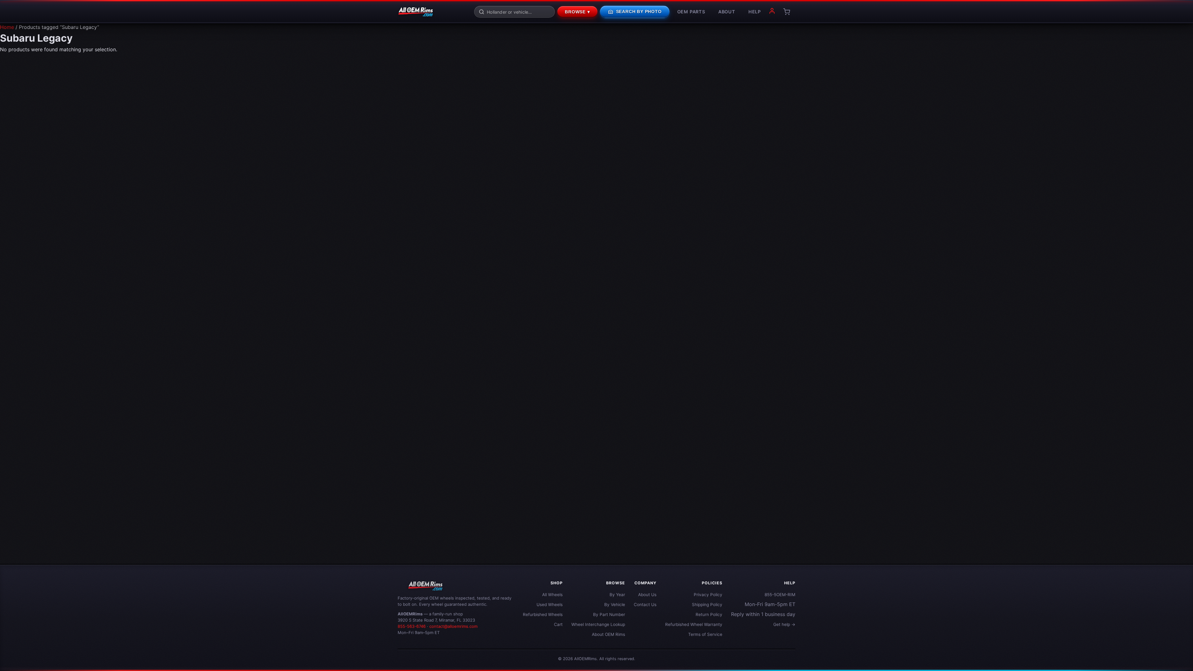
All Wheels (552, 594)
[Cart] (786, 12)
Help (754, 11)
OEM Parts (691, 11)
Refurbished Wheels (543, 614)
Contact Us (645, 604)
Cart (558, 624)
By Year (617, 594)
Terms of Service (705, 634)
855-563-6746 (412, 626)
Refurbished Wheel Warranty (693, 624)
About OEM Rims (608, 634)
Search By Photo (635, 11)
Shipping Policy (707, 604)
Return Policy (709, 614)
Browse (577, 12)
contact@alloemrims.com (453, 626)
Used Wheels (550, 604)
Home (7, 27)
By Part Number (609, 614)
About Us (647, 594)
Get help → (784, 624)
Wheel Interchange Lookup (598, 624)
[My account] (772, 11)
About (726, 11)
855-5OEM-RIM (780, 594)
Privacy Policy (708, 594)
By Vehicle (614, 604)
